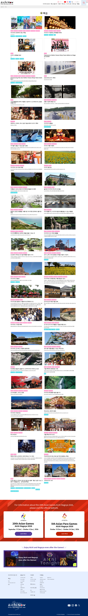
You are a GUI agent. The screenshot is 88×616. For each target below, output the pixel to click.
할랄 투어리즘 (42, 589)
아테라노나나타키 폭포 (52, 394)
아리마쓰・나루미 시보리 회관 (56, 103)
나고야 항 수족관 (54, 234)
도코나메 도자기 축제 (49, 77)
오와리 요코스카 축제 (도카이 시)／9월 (30, 306)
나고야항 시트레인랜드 (20, 147)
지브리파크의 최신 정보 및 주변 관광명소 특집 (56, 456)
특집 (52, 3)
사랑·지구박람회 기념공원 (49, 458)
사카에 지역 (18, 104)
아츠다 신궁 (46, 412)
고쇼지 (14, 394)
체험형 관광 (22, 587)
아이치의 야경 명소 (16, 412)
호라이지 (23, 370)
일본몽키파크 (13, 147)
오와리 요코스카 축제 (48, 370)
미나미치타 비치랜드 (68, 234)
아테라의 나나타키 (28, 370)
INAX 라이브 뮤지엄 (14, 485)
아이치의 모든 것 (46, 3)
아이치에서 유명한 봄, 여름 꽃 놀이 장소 (54, 278)
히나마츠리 (14, 434)
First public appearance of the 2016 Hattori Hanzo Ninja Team (23, 80)
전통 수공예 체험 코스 (50, 101)
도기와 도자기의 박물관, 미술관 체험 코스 (55, 324)
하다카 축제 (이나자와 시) (66, 436)
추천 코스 (64, 3)
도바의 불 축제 (22, 326)
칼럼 (9, 584)
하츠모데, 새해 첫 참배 (50, 411)
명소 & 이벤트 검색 (23, 592)
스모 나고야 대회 (55, 147)
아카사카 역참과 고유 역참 (54, 303)
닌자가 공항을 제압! (16, 55)
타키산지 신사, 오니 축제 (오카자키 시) (57, 437)
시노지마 (54, 125)
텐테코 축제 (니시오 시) (57, 436)
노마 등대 (12, 234)
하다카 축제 (17, 326)
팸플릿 (41, 584)
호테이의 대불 (18, 280)
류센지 (19, 257)
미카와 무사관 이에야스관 (24, 169)
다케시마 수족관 (54, 236)
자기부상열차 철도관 (62, 213)
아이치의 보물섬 (48, 123)
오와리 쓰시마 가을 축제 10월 (49, 371)
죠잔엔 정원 (37, 350)
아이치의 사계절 (33, 579)
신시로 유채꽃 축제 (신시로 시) (61, 280)
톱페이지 (2, 6)
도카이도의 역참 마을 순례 (51, 301)
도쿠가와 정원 (13, 350)
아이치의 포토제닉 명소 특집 (18, 32)
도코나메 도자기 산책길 (15, 483)
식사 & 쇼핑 (68, 3)
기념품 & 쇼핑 (32, 591)
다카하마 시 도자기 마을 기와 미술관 (60, 326)
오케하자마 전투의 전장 (67, 256)
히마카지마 (46, 125)
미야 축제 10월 (71, 370)
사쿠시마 (50, 125)
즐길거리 (55, 3)
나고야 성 (46, 350)
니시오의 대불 (24, 280)
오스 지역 (22, 104)
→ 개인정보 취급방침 (60, 614)
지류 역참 (67, 303)
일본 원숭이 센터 (61, 234)
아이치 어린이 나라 (37, 147)
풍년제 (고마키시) (29, 326)
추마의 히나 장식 (24, 436)
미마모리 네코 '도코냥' (24, 483)
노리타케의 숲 (69, 326)
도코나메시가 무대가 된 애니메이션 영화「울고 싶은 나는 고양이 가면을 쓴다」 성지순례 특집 (27, 481)
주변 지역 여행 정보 (50, 579)
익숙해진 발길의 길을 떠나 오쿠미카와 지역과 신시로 (25, 368)
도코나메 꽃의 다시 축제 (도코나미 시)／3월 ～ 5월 (32, 303)
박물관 (21, 582)
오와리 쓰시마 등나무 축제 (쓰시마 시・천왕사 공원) (62, 281)
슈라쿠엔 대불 (13, 280)
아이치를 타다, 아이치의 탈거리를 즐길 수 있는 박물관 (58, 211)
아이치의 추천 (22, 577)
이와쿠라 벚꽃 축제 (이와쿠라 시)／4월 (18, 304)
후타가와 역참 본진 (65, 103)
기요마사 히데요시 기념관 (15, 256)
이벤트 (59, 3)
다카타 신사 (28, 234)
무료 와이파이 (42, 587)
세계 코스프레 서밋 (61, 147)
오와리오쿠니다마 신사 (59, 412)
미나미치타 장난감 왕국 (29, 147)
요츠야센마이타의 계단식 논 (16, 370)
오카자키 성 (55, 350)
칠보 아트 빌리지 (47, 103)
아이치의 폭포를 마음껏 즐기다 (52, 392)
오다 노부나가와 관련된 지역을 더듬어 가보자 (56, 254)
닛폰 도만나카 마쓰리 (69, 147)
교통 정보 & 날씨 (43, 579)
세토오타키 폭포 (60, 394)
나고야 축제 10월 (55, 370)
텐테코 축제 (13, 326)
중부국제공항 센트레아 (30, 485)
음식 (31, 590)
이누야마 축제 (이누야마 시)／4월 (17, 303)
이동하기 (41, 577)
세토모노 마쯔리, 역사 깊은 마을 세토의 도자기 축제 (24, 123)
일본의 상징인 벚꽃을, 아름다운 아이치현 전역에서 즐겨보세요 (26, 212)
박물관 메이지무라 (32, 169)
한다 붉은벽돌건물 (53, 190)
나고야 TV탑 (13, 414)
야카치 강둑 (53, 169)
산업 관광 (22, 584)
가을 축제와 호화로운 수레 (51, 368)
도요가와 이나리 (52, 412)
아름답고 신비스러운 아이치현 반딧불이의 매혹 (23, 189)
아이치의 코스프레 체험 (17, 167)
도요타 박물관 (46, 213)
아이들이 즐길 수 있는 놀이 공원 (19, 145)
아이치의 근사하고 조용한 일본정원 (20, 348)
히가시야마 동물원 (47, 234)
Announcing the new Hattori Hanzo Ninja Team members (26, 78)
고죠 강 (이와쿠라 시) (23, 214)
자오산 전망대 (32, 414)
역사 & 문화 (22, 579)
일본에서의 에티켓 (43, 591)
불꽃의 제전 (46, 148)
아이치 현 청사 (47, 190)
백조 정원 (18, 350)
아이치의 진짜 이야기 (11, 582)
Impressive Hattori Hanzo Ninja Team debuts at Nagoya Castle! (60, 55)
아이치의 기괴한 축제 (16, 324)
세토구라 (18, 436)
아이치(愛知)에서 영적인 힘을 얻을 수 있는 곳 (23, 233)
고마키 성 (46, 256)
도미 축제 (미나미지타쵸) (37, 326)
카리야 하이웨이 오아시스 (15, 148)
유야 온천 (34, 370)
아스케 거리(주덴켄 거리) (65, 459)
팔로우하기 (49, 577)
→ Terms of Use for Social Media (73, 614)
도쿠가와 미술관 (14, 436)
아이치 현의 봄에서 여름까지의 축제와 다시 (22, 301)
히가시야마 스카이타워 (19, 414)
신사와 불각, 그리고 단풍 (17, 392)
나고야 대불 (29, 280)
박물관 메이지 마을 (70, 213)
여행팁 (78, 3)
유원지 (21, 589)
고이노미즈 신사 (23, 234)
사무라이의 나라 (48, 480)
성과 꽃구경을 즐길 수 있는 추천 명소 (54, 348)
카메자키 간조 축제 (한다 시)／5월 (31, 304)
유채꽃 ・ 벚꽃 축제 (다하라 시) (50, 280)
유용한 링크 (42, 582)
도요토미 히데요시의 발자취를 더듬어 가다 (22, 254)
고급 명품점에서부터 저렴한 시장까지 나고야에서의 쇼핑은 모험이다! (26, 102)
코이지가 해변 (17, 234)
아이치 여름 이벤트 (49, 145)
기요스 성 (17, 169)
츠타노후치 (46, 394)
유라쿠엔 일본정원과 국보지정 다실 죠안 (27, 350)
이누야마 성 (13, 169)
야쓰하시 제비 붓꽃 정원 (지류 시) (58, 283)
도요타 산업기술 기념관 (54, 213)
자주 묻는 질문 (42, 592)
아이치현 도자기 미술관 (48, 326)
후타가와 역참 (46, 303)
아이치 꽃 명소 (48, 167)
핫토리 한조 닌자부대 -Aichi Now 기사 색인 (22, 456)
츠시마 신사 (66, 412)
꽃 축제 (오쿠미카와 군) (48, 436)
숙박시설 (74, 3)
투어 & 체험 (22, 591)
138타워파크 (26, 414)
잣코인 (12, 394)
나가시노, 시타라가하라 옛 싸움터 (35, 256)
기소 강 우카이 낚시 (47, 147)
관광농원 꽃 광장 (47, 169)
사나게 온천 (58, 459)
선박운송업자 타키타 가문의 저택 (34, 483)
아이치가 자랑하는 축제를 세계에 (53, 32)
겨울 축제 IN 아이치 (49, 434)
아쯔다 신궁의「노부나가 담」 (57, 256)
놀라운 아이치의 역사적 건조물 (52, 189)
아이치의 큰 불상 (15, 278)
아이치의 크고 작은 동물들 (51, 233)
